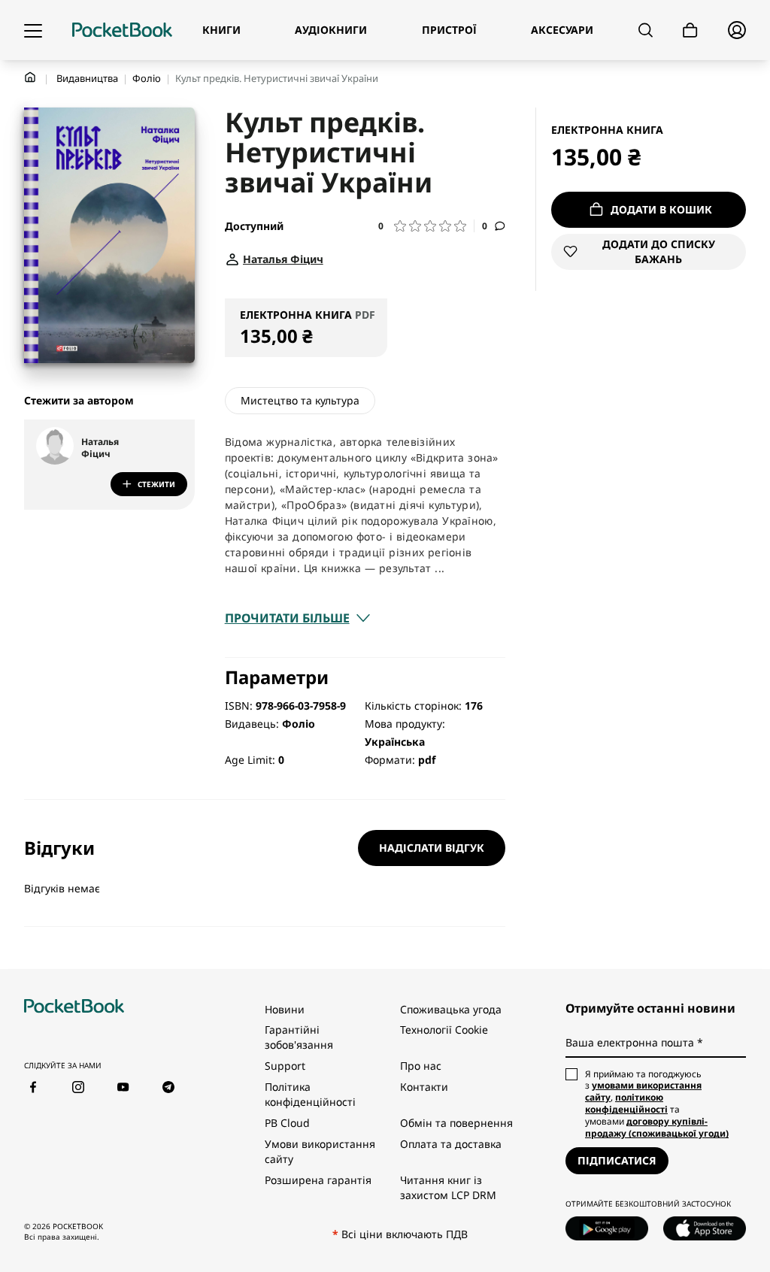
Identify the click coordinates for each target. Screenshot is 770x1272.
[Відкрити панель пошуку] (645, 30)
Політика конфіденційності (310, 1094)
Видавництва (87, 78)
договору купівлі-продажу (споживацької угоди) (657, 1127)
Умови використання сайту (320, 1151)
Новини (285, 1009)
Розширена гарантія (318, 1180)
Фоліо (146, 78)
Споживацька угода (451, 1009)
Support (285, 1065)
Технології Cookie (444, 1029)
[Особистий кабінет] (737, 30)
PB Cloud (287, 1123)
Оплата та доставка (451, 1144)
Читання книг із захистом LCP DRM (448, 1187)
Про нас (420, 1065)
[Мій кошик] (690, 30)
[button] (426, 226)
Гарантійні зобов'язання (299, 1037)
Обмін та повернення (456, 1123)
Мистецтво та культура (300, 400)
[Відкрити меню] (33, 30)
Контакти (424, 1087)
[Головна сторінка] (122, 30)
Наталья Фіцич (100, 448)
